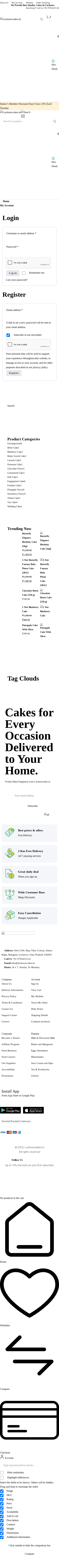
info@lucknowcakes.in (23, 963)
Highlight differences (18, 1477)
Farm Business (9, 1050)
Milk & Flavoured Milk (43, 1038)
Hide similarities (15, 1472)
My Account (17, 3)
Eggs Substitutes (39, 1050)
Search (10, 405)
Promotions (7, 1075)
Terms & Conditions (12, 1002)
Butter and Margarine (42, 1044)
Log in (13, 273)
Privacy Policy (9, 996)
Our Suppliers (9, 1063)
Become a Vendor (11, 1038)
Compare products (40, 1021)
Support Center (9, 1015)
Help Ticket (37, 1009)
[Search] (41, 19)
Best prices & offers (30, 830)
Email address (19, 309)
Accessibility (8, 1069)
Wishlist (29, 3)
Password (17, 246)
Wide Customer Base (31, 892)
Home (6, 201)
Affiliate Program (10, 1044)
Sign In (35, 983)
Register (14, 373)
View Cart (36, 990)
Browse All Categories (21, 64)
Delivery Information (12, 990)
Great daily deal (28, 871)
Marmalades (37, 1057)
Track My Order (39, 1002)
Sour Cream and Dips (42, 1063)
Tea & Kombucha (40, 1069)
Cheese (35, 1075)
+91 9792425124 (51, 8)
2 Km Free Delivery (30, 851)
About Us (4, 3)
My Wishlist (37, 996)
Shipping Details (39, 1015)
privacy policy (40, 367)
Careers (5, 1021)
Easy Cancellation (29, 913)
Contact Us (7, 1009)
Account (8, 1458)
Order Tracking (43, 3)
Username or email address (26, 233)
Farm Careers (8, 1057)
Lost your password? (17, 279)
